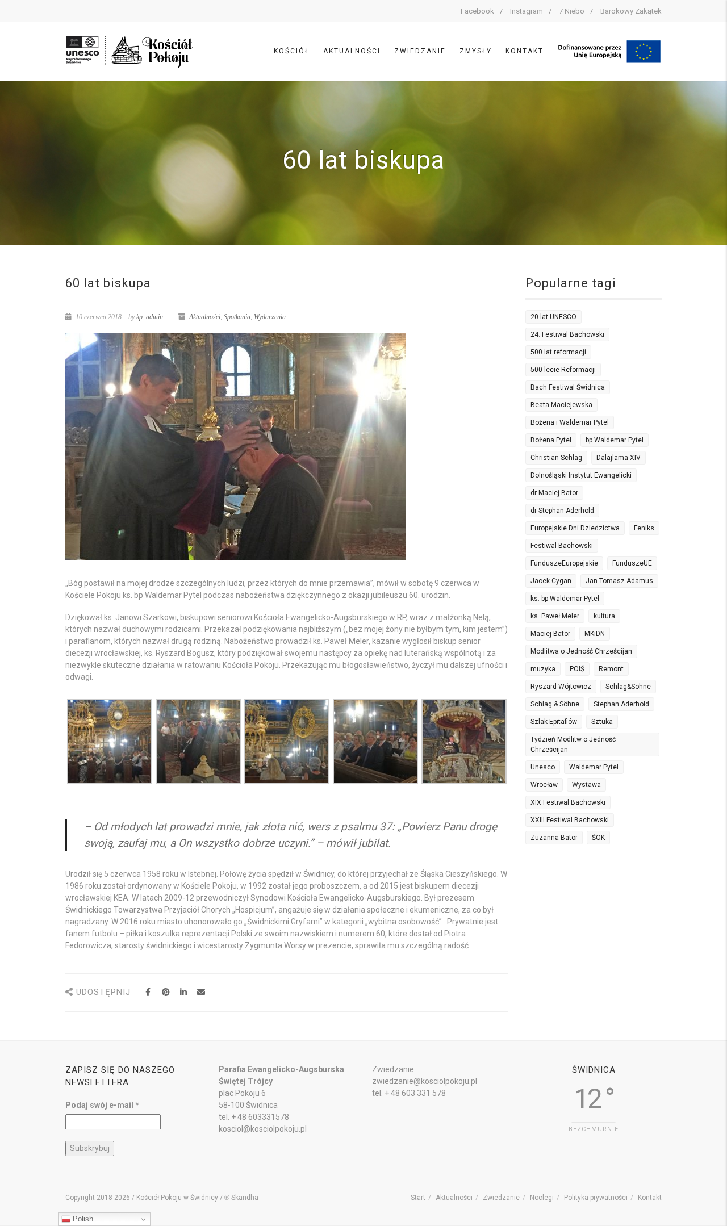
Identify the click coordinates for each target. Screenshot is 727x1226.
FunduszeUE (632, 563)
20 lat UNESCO (553, 317)
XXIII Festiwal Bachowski (569, 820)
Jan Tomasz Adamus (619, 581)
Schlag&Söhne (628, 687)
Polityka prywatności (596, 1198)
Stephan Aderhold (621, 704)
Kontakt (524, 51)
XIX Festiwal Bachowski (567, 802)
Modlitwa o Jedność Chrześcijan (581, 651)
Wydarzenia (270, 317)
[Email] (201, 992)
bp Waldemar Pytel (615, 440)
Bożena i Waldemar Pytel (569, 422)
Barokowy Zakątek (631, 11)
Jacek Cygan (550, 581)
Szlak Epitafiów (553, 722)
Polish (81, 1219)
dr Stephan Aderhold (562, 510)
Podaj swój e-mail (102, 1105)
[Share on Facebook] (148, 992)
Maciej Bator (550, 634)
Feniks (644, 528)
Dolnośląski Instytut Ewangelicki (581, 475)
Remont (611, 669)
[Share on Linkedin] (183, 992)
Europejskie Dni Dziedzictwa (575, 528)
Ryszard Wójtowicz (560, 687)
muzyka (542, 669)
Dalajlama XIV (618, 458)
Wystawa (586, 785)
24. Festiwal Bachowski (567, 334)
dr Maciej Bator (554, 493)
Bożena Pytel (550, 440)
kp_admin (149, 317)
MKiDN (594, 634)
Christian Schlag (556, 458)
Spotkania (237, 317)
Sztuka (602, 722)
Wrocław (544, 785)
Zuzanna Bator (554, 838)
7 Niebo (571, 11)
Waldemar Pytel (594, 767)
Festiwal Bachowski (561, 546)
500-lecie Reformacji (563, 370)
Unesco (542, 767)
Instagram (526, 11)
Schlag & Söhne (554, 704)
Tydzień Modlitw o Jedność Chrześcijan (573, 744)
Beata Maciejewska (561, 405)
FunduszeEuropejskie (564, 563)
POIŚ (577, 669)
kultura (604, 616)
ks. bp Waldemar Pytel (564, 598)
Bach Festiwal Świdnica (567, 387)
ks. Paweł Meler (554, 616)
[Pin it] (165, 992)
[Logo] (129, 50)
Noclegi (542, 1198)
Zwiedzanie (420, 51)
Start (418, 1198)
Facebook (477, 11)
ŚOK (598, 838)
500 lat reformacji (558, 352)
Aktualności (352, 51)
